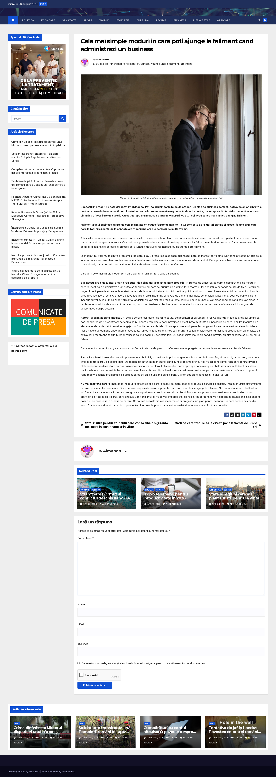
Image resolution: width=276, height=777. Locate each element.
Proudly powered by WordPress (24, 771)
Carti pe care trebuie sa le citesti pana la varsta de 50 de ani (216, 425)
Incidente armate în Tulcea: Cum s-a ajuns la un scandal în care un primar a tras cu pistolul (37, 243)
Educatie (123, 20)
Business (179, 20)
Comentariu (85, 538)
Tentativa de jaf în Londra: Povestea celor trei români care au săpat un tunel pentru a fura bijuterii (38, 185)
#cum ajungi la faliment (165, 63)
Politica (28, 20)
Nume (81, 604)
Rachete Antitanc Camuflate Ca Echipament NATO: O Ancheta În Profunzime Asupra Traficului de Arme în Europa (38, 200)
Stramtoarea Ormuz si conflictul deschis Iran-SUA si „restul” (105, 498)
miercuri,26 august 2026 (32, 737)
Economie (48, 20)
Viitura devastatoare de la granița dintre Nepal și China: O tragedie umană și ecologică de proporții (35, 274)
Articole (223, 20)
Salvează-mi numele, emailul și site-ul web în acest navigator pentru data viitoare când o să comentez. (144, 663)
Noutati (85, 490)
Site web (82, 643)
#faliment (186, 63)
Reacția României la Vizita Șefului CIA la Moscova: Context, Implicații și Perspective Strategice (37, 216)
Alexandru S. (103, 59)
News (17, 723)
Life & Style (201, 20)
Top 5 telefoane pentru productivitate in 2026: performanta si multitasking (170, 498)
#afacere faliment (124, 63)
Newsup (54, 771)
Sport (87, 20)
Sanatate (69, 20)
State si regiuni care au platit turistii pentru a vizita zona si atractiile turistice (234, 498)
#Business (143, 63)
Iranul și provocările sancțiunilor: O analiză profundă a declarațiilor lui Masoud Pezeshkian (38, 259)
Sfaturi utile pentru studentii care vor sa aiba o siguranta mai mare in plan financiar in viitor (126, 425)
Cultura (143, 20)
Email (80, 624)
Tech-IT (161, 20)
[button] (259, 20)
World (104, 20)
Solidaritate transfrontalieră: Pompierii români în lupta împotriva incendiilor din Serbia (36, 157)
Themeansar (68, 771)
